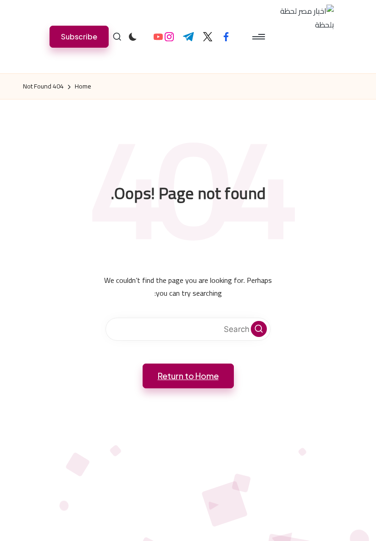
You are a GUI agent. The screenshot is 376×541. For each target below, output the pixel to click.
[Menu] (259, 36)
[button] (79, 36)
